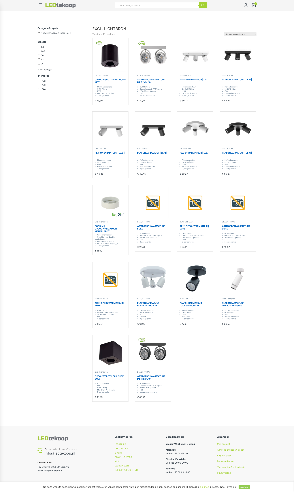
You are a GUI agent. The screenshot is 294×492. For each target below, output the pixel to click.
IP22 (43, 81)
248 (43, 51)
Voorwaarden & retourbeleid (231, 467)
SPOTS (118, 452)
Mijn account (223, 444)
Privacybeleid (224, 473)
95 (42, 63)
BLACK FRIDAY (143, 75)
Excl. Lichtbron (101, 75)
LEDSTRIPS (120, 444)
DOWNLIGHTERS (123, 457)
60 (42, 55)
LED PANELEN (122, 465)
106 (43, 47)
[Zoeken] (203, 5)
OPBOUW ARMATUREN (53, 33)
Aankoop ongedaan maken (230, 449)
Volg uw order (224, 455)
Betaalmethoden (225, 461)
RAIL (117, 461)
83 (42, 59)
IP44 (43, 89)
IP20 (43, 85)
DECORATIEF (185, 75)
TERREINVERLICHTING (126, 470)
